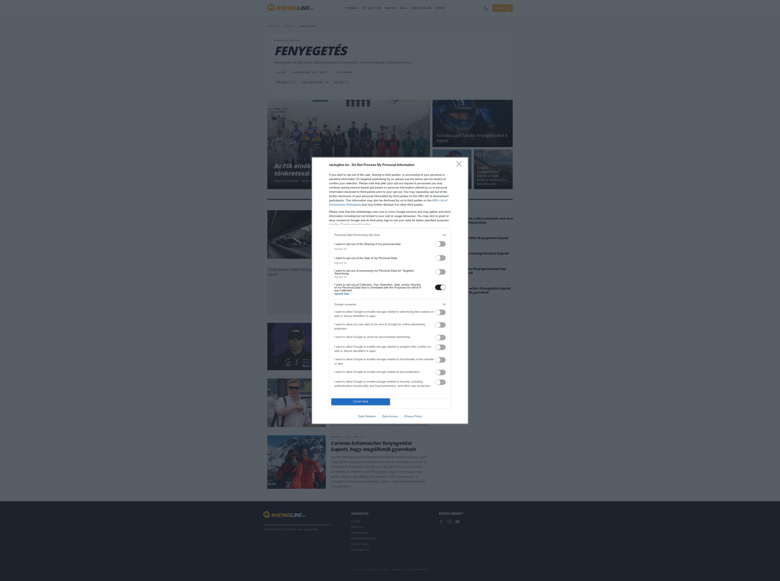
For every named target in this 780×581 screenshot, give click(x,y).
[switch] (440, 244)
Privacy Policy (413, 416)
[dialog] (390, 290)
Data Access (390, 416)
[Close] (460, 165)
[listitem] (390, 235)
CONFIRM (360, 401)
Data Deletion (367, 416)
